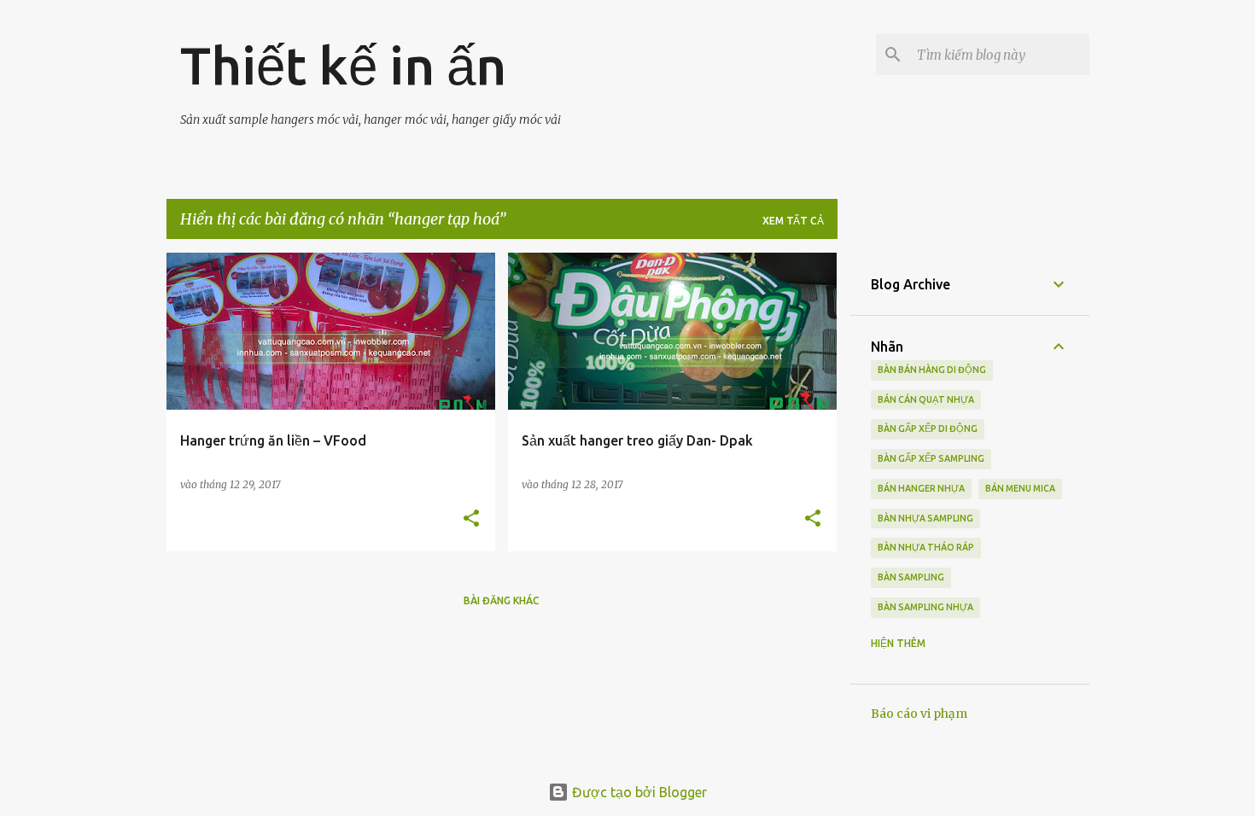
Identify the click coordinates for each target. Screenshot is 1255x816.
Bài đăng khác (502, 600)
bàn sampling (911, 577)
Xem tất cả (793, 220)
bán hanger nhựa (921, 488)
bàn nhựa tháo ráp (926, 547)
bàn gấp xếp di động (928, 428)
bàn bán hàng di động (932, 369)
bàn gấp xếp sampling (931, 458)
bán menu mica (1020, 488)
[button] (471, 519)
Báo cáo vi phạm (919, 713)
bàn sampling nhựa (925, 607)
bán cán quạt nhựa (926, 399)
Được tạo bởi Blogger (638, 792)
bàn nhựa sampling (925, 518)
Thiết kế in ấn (343, 65)
